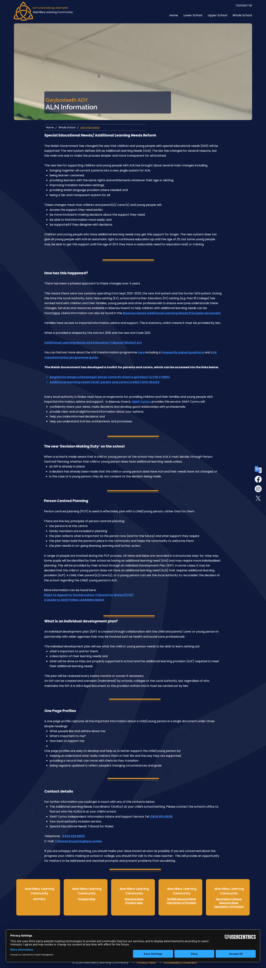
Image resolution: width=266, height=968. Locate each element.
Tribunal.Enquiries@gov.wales (78, 841)
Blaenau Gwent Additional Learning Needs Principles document (172, 313)
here (56, 313)
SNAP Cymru (141, 402)
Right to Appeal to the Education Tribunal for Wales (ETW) (89, 595)
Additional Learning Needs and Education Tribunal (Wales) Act (93, 343)
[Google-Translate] (258, 469)
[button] (190, 15)
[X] (258, 498)
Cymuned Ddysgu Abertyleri (50, 8)
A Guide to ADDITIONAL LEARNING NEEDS (74, 600)
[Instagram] (258, 488)
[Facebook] (258, 479)
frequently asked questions (182, 352)
